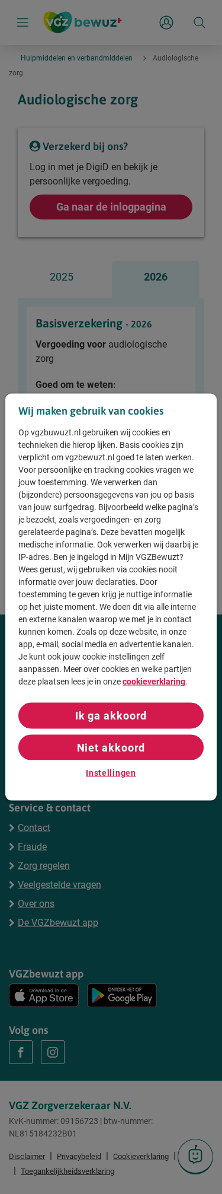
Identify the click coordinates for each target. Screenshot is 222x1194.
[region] (110, 597)
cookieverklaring (154, 681)
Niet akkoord (111, 747)
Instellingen (111, 772)
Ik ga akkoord (111, 715)
